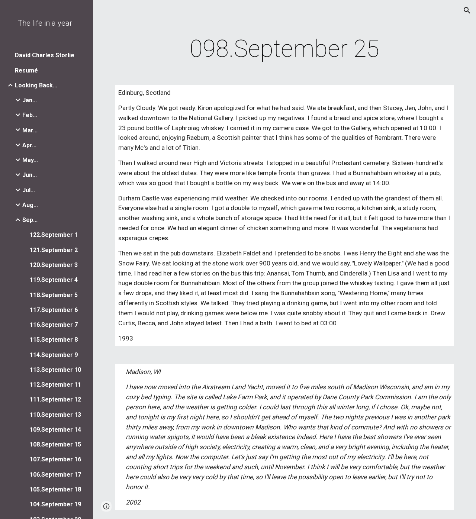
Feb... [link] (29, 115)
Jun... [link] (29, 174)
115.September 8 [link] (54, 339)
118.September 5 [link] (54, 295)
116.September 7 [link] (54, 324)
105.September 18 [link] (55, 489)
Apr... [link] (29, 145)
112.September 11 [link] (55, 384)
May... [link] (30, 160)
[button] (467, 10)
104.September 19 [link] (55, 504)
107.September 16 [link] (55, 459)
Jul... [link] (28, 190)
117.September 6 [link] (54, 309)
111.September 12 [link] (55, 399)
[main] (284, 49)
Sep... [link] (30, 219)
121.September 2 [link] (54, 250)
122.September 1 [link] (54, 234)
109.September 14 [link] (55, 429)
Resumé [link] (26, 70)
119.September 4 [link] (54, 279)
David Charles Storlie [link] (44, 55)
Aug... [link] (30, 205)
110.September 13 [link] (55, 414)
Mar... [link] (30, 130)
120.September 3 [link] (54, 264)
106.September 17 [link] (55, 474)
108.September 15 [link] (55, 444)
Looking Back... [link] (36, 85)
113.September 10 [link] (55, 369)
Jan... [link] (29, 100)
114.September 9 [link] (54, 354)
